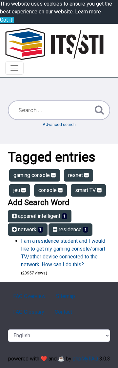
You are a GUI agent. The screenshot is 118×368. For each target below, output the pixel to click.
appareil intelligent (41, 216)
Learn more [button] (88, 12)
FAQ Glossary (28, 312)
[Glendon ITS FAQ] (54, 43)
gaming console (32, 175)
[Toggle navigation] (14, 68)
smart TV (86, 190)
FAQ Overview (29, 296)
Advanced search (59, 124)
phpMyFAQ (85, 359)
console (48, 190)
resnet (76, 175)
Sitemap (65, 296)
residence (72, 229)
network (29, 229)
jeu (17, 190)
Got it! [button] (7, 20)
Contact (63, 312)
